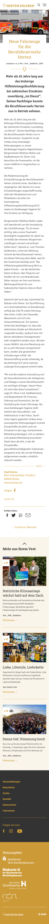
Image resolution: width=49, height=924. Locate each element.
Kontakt (7, 799)
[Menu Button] (44, 5)
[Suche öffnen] (39, 5)
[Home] (18, 5)
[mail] (28, 516)
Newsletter (9, 787)
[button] (45, 15)
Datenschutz (9, 804)
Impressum (9, 810)
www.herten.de (13, 482)
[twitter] (13, 516)
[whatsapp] (20, 516)
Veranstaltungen (11, 781)
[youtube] (19, 831)
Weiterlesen (9, 620)
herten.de (9, 499)
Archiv (6, 793)
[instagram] (11, 831)
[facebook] (15, 491)
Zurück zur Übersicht (25, 527)
